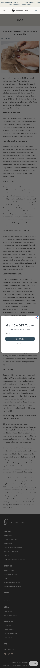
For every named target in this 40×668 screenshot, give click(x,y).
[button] (32, 10)
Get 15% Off (20, 339)
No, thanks (20, 343)
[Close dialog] (36, 317)
